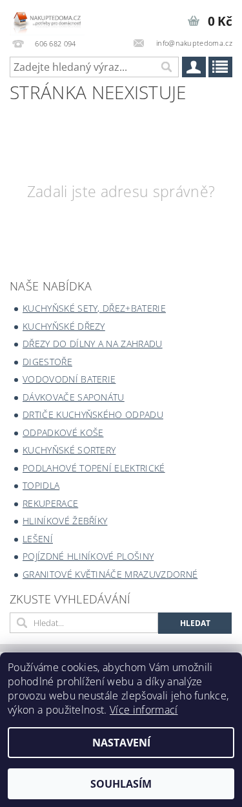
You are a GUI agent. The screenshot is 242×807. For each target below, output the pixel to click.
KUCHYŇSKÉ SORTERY (69, 450)
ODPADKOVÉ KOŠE (63, 432)
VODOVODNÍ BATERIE (69, 379)
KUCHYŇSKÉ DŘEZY (64, 326)
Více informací (143, 710)
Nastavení (121, 743)
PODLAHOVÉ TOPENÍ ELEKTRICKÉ (94, 468)
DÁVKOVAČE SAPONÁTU (74, 397)
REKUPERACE (50, 503)
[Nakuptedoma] (47, 16)
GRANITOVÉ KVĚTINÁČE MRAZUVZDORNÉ (110, 574)
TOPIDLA (41, 485)
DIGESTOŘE (47, 362)
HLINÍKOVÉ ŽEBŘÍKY (65, 521)
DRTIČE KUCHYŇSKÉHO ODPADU (93, 414)
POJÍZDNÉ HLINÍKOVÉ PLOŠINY (88, 556)
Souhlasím (121, 784)
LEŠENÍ (38, 539)
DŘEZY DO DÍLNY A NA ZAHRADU (93, 343)
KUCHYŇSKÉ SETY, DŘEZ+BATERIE (94, 308)
